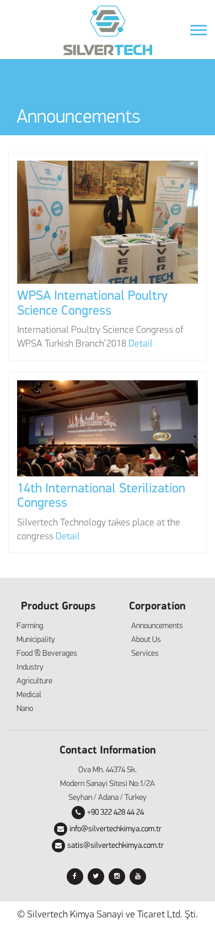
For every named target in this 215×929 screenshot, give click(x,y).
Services (145, 654)
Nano (25, 709)
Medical (29, 695)
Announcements (157, 626)
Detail (140, 344)
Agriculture (34, 681)
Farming (30, 626)
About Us (146, 640)
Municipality (36, 640)
